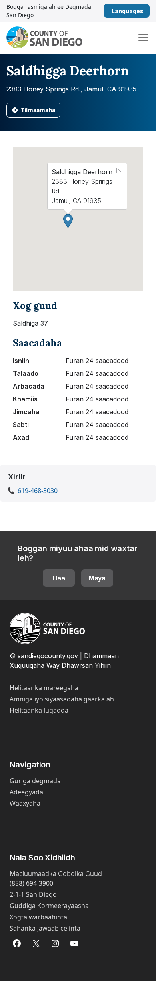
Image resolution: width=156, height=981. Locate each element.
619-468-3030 (38, 490)
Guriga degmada (35, 780)
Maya (97, 578)
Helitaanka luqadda (39, 710)
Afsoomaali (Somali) (147, 11)
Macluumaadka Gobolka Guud (56, 873)
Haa (58, 578)
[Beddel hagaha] (143, 38)
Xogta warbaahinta (38, 917)
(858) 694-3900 (31, 883)
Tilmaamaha (38, 110)
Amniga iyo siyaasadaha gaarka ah (62, 699)
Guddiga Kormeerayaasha (49, 905)
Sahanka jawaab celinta (45, 928)
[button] (68, 221)
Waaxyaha (25, 803)
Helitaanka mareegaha (44, 687)
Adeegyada (26, 792)
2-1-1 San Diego (33, 894)
